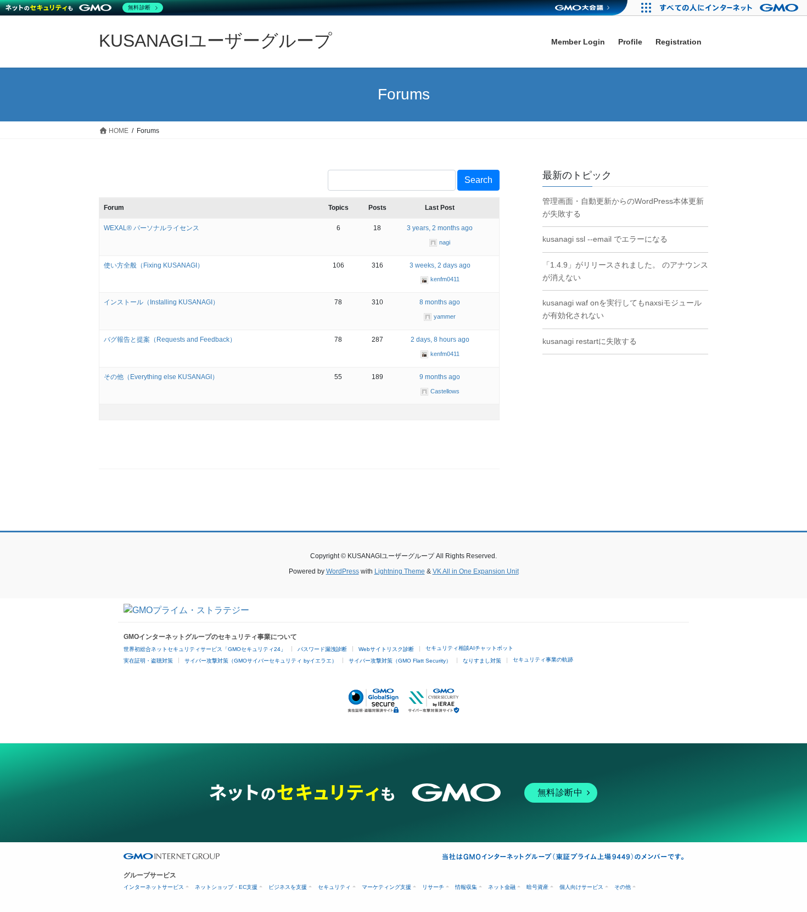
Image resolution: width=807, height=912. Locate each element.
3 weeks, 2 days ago (440, 265)
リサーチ (433, 887)
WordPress (342, 571)
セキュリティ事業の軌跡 (543, 660)
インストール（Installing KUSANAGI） (161, 302)
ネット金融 (501, 887)
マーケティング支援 (386, 887)
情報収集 (466, 887)
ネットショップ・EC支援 (226, 887)
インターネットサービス (154, 887)
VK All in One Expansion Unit (476, 571)
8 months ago (439, 302)
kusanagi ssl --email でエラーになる (605, 239)
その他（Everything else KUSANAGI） (161, 377)
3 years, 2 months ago (440, 228)
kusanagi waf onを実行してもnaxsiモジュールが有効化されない (622, 309)
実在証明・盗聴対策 (148, 661)
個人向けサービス (581, 887)
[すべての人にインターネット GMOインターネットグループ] (730, 7)
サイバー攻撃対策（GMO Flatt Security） (400, 661)
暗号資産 (537, 887)
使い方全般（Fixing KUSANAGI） (154, 265)
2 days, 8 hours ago (440, 339)
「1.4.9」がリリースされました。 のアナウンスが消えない (625, 271)
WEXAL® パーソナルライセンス (151, 228)
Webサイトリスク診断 (386, 649)
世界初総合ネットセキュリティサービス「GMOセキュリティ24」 (205, 649)
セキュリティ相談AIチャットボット (469, 648)
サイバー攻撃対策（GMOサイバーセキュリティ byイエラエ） (260, 661)
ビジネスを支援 (287, 887)
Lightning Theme (399, 571)
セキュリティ (334, 887)
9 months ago (439, 377)
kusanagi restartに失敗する (589, 341)
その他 (622, 887)
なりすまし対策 (482, 661)
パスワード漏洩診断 (322, 649)
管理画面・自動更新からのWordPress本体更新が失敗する (623, 207)
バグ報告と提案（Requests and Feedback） (170, 339)
